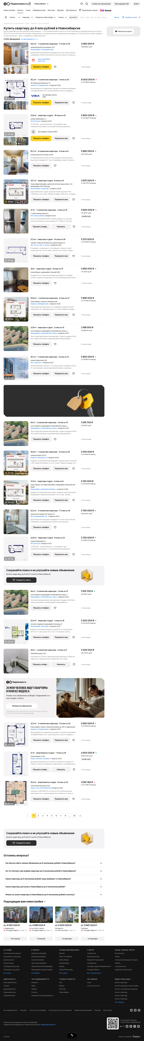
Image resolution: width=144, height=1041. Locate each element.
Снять (89, 982)
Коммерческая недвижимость (42, 995)
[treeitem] (10, 10)
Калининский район (38, 956)
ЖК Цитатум (35, 121)
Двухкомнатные (10, 989)
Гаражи (34, 989)
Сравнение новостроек (123, 970)
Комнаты (34, 982)
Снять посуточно (93, 986)
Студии (6, 986)
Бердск (61, 986)
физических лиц (28, 713)
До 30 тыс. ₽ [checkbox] (13, 404)
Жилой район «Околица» (40, 626)
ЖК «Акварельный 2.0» (39, 516)
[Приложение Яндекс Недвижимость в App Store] (127, 1026)
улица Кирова (36, 756)
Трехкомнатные (9, 995)
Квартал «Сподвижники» (40, 85)
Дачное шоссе (9, 960)
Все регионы (119, 953)
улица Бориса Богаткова (39, 155)
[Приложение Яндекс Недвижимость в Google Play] (130, 1026)
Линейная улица (36, 653)
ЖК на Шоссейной (37, 216)
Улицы (117, 956)
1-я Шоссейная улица (38, 213)
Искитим (62, 989)
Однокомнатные (10, 992)
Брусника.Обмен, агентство (44, 60)
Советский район (37, 960)
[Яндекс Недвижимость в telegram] (139, 1010)
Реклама (23, 1010)
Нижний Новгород (66, 970)
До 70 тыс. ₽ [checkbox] (43, 404)
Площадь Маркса (93, 970)
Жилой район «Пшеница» (40, 188)
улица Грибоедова (37, 119)
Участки (34, 992)
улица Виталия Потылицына (41, 47)
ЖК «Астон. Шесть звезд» (40, 245)
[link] (136, 4)
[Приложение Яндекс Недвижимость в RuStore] (138, 1026)
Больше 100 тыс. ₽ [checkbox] (32, 411)
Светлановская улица (38, 786)
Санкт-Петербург (65, 956)
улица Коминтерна (37, 360)
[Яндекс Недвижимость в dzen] (135, 1010)
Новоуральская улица (11, 970)
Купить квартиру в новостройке (126, 986)
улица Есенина (36, 455)
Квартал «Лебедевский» (39, 304)
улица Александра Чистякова (41, 514)
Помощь (97, 1010)
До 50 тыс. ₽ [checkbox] (28, 404)
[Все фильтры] (6, 17)
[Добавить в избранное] (55, 67)
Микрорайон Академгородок (42, 970)
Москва (62, 953)
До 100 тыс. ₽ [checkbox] (14, 411)
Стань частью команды (37, 1010)
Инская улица (9, 963)
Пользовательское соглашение (60, 1010)
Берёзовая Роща (93, 956)
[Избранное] (82, 4)
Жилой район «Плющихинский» (42, 49)
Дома (33, 986)
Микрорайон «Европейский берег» (43, 489)
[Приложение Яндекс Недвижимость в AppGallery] (134, 1026)
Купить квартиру (121, 982)
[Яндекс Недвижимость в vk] (131, 1010)
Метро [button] (116, 17)
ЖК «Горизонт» (36, 362)
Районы (117, 963)
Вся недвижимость (11, 1010)
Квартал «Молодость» (39, 457)
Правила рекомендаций (83, 1010)
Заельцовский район (38, 963)
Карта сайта (107, 1010)
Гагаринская (91, 953)
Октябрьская (91, 963)
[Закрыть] (139, 17)
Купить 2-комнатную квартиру (126, 989)
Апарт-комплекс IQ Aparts (40, 758)
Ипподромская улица (11, 966)
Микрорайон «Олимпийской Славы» (44, 333)
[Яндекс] (136, 1036)
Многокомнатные (10, 982)
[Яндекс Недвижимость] (17, 3)
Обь (60, 982)
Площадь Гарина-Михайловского (99, 966)
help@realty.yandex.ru (48, 1024)
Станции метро (120, 966)
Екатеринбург (64, 963)
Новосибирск (35, 272)
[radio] (38, 816)
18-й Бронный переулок (39, 83)
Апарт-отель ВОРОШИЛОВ (41, 788)
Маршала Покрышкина (95, 960)
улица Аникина (58, 243)
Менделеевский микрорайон (42, 966)
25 (74, 816)
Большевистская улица (12, 956)
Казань (61, 966)
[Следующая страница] (80, 816)
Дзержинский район (38, 953)
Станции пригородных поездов (126, 960)
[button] (87, 4)
